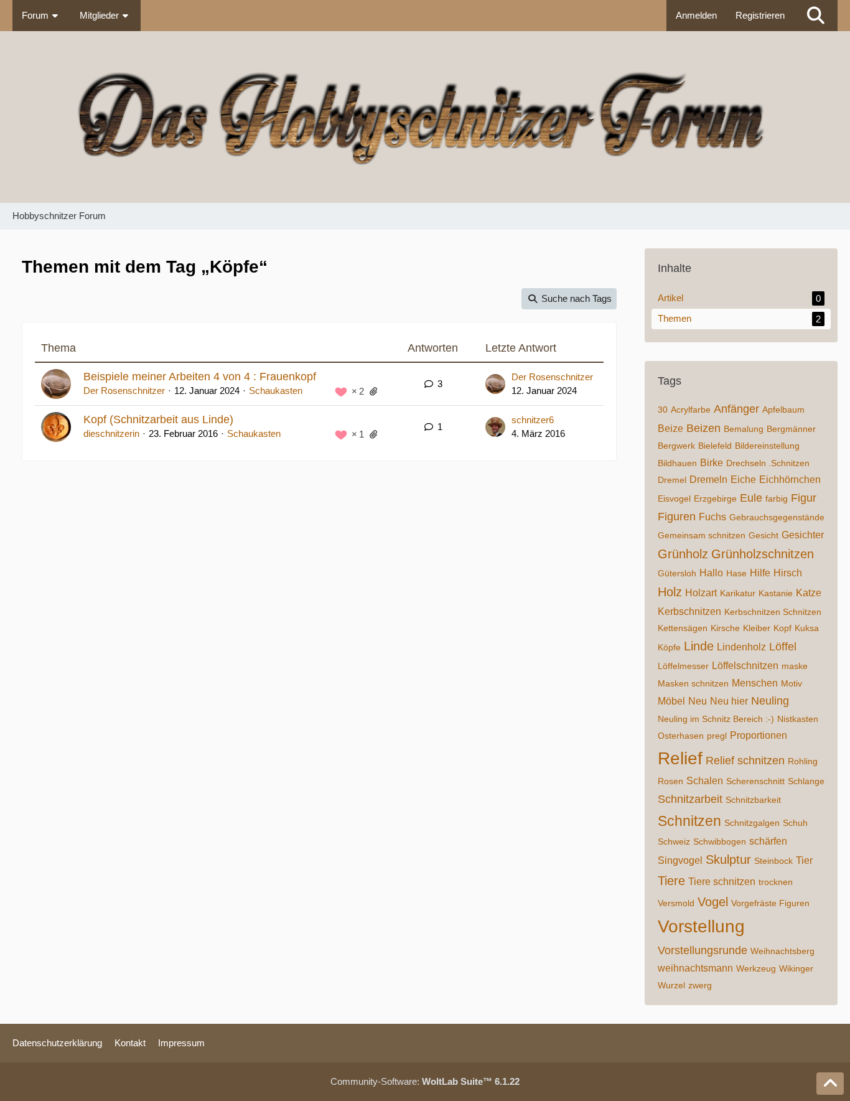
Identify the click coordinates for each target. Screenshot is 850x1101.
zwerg (700, 985)
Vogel (713, 902)
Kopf (782, 628)
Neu (697, 701)
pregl (717, 736)
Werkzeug (756, 968)
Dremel (672, 480)
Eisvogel (674, 499)
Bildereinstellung (767, 446)
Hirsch (787, 573)
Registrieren (760, 15)
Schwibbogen (719, 841)
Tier (804, 860)
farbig (776, 499)
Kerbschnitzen (689, 611)
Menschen (755, 683)
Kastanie (776, 593)
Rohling (803, 761)
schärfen (768, 841)
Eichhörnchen (790, 479)
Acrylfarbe (691, 410)
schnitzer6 (532, 420)
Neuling (770, 701)
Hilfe (760, 573)
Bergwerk (676, 446)
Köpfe (669, 647)
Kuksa (807, 628)
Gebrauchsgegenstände (776, 517)
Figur (803, 498)
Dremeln (708, 479)
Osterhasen (681, 736)
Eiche (743, 479)
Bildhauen (677, 463)
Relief (680, 758)
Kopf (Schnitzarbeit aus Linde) (158, 419)
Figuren (677, 516)
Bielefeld (715, 446)
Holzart (701, 593)
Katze (808, 593)
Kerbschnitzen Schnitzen (772, 612)
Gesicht (763, 535)
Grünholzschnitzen (762, 554)
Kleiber (756, 628)
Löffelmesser (683, 666)
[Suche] (816, 15)
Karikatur (737, 593)
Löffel (782, 646)
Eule (751, 498)
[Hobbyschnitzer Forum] (425, 117)
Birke (711, 462)
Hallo (711, 573)
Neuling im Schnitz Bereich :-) (716, 719)
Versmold (676, 903)
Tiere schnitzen (721, 881)
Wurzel (671, 985)
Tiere (671, 881)
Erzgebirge (715, 499)
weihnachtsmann (695, 968)
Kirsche (725, 628)
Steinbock (773, 861)
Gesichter (803, 535)
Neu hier (729, 701)
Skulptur (728, 859)
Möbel (671, 701)
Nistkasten (797, 719)
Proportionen (758, 735)
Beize (670, 428)
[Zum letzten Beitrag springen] (495, 384)
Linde (699, 646)
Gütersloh (677, 573)
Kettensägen (683, 628)
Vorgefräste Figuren (770, 903)
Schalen (704, 780)
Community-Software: (425, 1081)
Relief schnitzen (745, 760)
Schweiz (674, 841)
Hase (736, 573)
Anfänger (736, 409)
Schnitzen (689, 821)
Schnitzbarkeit (753, 800)
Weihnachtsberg (782, 951)
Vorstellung (701, 926)
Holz (670, 592)
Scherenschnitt (755, 781)
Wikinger (796, 968)
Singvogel (680, 860)
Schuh (795, 823)
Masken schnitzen (693, 683)
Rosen (670, 781)
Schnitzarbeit (690, 799)
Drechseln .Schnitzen (768, 463)
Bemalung (744, 429)
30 (663, 410)
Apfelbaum (783, 410)
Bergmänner (791, 429)
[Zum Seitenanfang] (830, 1083)
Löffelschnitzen (745, 665)
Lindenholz (741, 647)
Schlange (806, 781)
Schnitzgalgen (752, 823)
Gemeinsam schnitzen (701, 535)
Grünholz (683, 554)
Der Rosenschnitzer (124, 390)
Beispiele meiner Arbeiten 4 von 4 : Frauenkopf (199, 376)
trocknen (776, 882)
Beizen (703, 428)
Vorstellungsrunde (702, 950)
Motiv (791, 683)
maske (795, 666)
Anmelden (696, 15)
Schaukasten (275, 390)
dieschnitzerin (111, 433)
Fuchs (712, 517)
